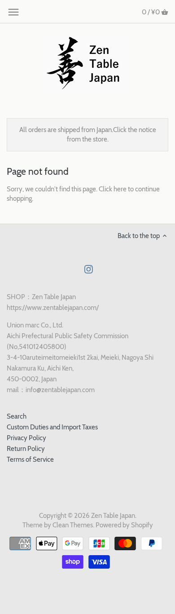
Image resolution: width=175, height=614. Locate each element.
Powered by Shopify (124, 525)
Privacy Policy (26, 438)
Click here (113, 189)
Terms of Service (30, 459)
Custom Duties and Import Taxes (52, 427)
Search (16, 416)
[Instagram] (88, 269)
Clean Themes (72, 525)
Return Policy (26, 449)
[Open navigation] (13, 12)
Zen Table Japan (113, 516)
